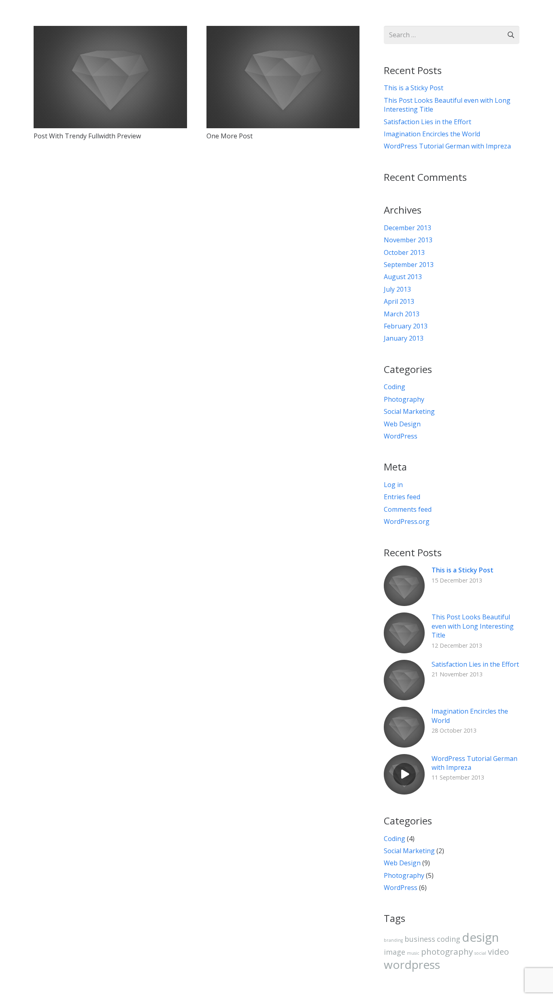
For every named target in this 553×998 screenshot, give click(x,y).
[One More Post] (283, 31)
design (480, 937)
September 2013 (409, 264)
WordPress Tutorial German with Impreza (447, 146)
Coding (394, 386)
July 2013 (397, 289)
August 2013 (403, 276)
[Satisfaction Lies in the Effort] (404, 665)
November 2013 (408, 239)
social (480, 953)
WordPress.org (407, 521)
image (394, 952)
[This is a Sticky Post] (404, 571)
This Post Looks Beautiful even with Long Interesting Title (473, 626)
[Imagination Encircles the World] (404, 712)
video (498, 951)
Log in (393, 484)
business (419, 939)
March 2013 (401, 313)
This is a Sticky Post (413, 87)
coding (448, 939)
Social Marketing (409, 411)
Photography (404, 399)
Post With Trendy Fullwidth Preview (87, 135)
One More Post (229, 135)
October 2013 (404, 252)
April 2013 (399, 301)
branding (393, 940)
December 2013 (407, 227)
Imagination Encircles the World (432, 133)
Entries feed (402, 496)
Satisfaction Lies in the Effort (427, 121)
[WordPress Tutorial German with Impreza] (404, 759)
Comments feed (408, 509)
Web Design (402, 424)
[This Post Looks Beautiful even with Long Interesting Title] (404, 618)
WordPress (400, 436)
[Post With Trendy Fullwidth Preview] (110, 31)
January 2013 (403, 338)
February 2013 (406, 326)
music (413, 953)
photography (447, 951)
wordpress (412, 964)
